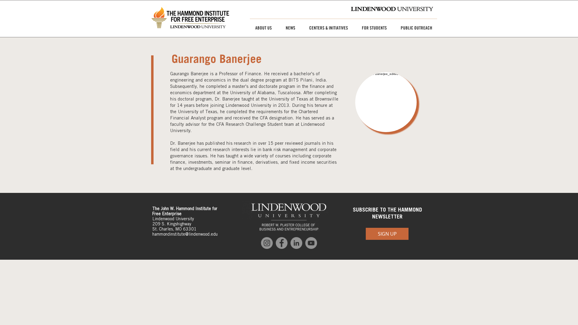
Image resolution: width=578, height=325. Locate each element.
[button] (261, 28)
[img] (386, 102)
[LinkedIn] (296, 243)
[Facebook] (281, 243)
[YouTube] (311, 243)
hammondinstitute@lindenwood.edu (185, 234)
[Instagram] (267, 243)
